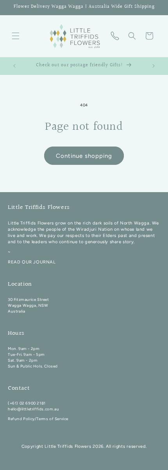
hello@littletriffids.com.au (33, 409)
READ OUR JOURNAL (32, 262)
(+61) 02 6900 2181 (27, 403)
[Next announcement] (153, 65)
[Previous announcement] (14, 65)
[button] (15, 35)
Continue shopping (84, 155)
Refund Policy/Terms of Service (38, 418)
